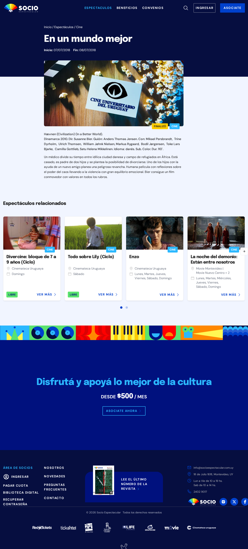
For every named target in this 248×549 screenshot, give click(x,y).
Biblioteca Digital (21, 493)
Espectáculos (63, 27)
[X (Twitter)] (234, 502)
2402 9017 (200, 491)
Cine (79, 27)
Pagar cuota (15, 486)
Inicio (48, 27)
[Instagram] (223, 502)
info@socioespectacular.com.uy (213, 467)
